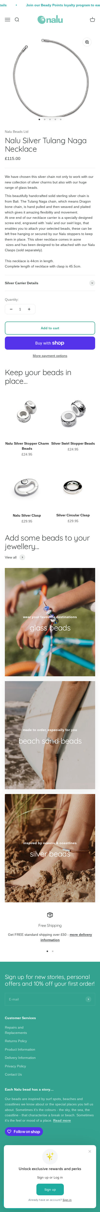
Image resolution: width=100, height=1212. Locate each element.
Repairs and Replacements (16, 1030)
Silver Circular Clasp (73, 515)
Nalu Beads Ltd (16, 132)
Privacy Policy (15, 1066)
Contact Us (13, 1074)
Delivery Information (20, 1058)
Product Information (20, 1049)
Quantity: (12, 299)
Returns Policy (16, 1041)
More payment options (50, 356)
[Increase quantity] (29, 309)
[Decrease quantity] (11, 309)
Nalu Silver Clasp (27, 515)
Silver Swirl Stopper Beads (73, 443)
